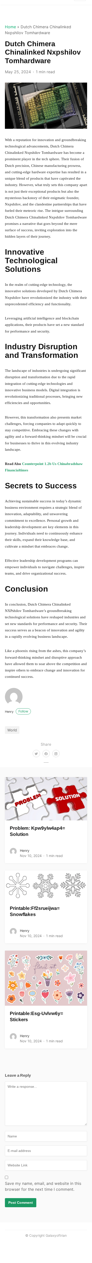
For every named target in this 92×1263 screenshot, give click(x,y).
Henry (16, 711)
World (12, 730)
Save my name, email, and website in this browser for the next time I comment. (43, 1186)
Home (10, 26)
